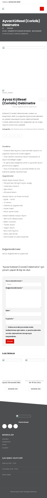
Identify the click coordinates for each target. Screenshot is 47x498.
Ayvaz (22, 129)
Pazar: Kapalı (6, 475)
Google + (16, 136)
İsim (8, 310)
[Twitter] (39, 2)
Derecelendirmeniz (14, 281)
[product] (12, 368)
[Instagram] (43, 2)
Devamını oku (13, 389)
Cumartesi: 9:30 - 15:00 (10, 469)
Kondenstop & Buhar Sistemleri (34, 129)
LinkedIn (12, 136)
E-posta (20, 136)
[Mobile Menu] (42, 9)
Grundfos (5, 439)
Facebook (4, 136)
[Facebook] (35, 2)
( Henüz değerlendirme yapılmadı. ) (24, 107)
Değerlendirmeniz (14, 288)
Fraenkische (6, 442)
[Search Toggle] (37, 9)
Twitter (8, 136)
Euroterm (5, 448)
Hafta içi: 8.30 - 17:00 (9, 463)
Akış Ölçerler (15, 129)
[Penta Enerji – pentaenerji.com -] (6, 9)
